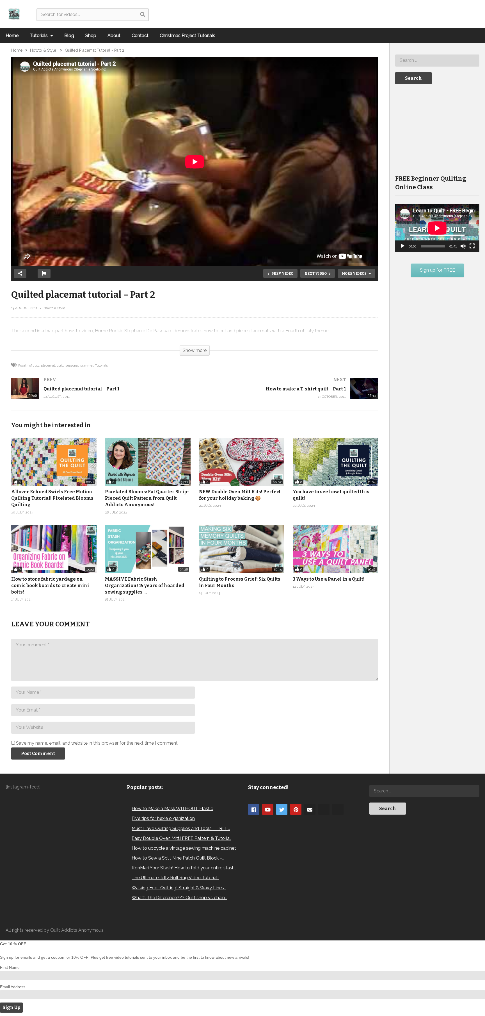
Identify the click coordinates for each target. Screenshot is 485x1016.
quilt (60, 365)
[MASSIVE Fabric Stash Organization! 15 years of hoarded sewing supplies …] (147, 549)
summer (86, 365)
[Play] (402, 246)
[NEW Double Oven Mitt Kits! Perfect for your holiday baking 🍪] (241, 462)
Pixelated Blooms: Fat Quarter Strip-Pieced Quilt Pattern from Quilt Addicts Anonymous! (147, 498)
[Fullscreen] (472, 246)
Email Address (12, 987)
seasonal (72, 365)
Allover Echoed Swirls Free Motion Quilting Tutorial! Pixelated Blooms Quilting (52, 498)
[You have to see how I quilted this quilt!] (335, 462)
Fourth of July (28, 365)
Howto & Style (54, 308)
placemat (48, 365)
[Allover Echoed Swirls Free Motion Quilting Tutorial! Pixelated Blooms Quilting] (54, 462)
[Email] (309, 809)
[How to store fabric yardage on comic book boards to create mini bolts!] (54, 549)
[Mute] (463, 246)
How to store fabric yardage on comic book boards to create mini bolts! (50, 585)
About (113, 35)
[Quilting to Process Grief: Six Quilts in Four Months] (241, 549)
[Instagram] (324, 809)
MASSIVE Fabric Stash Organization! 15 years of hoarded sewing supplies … (144, 585)
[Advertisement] (437, 129)
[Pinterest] (295, 809)
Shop (90, 35)
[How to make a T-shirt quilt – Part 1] (289, 394)
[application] (437, 228)
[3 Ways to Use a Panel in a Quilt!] (335, 549)
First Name (10, 967)
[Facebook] (253, 809)
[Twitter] (281, 809)
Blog (69, 35)
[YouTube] (267, 809)
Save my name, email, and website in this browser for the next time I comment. (97, 743)
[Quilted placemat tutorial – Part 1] (100, 394)
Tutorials (39, 35)
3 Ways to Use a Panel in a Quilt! (329, 579)
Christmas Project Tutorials (187, 35)
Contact (140, 35)
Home (12, 35)
